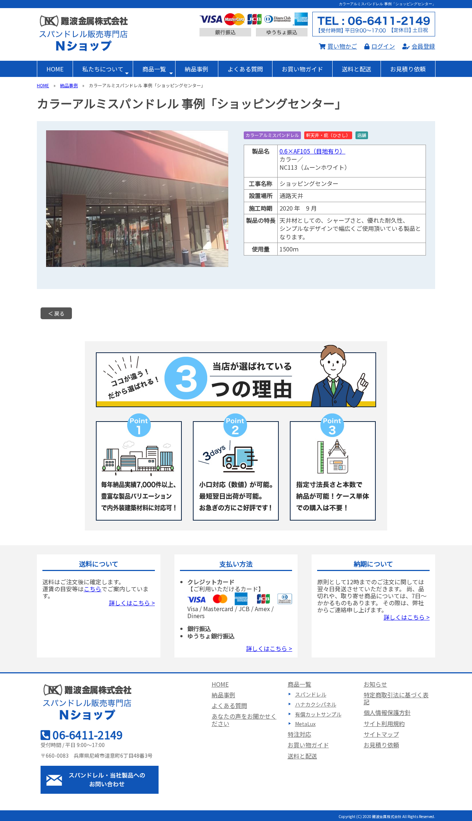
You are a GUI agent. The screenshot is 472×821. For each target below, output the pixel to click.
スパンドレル (310, 694)
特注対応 (299, 734)
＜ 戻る (56, 313)
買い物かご (342, 46)
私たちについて (103, 68)
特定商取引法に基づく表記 (396, 698)
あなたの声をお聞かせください (244, 719)
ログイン (383, 46)
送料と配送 (356, 68)
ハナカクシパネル (315, 704)
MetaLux (305, 723)
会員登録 (423, 46)
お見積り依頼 (408, 68)
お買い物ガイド (302, 68)
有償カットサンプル (318, 714)
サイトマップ (381, 734)
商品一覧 (154, 68)
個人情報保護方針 (387, 712)
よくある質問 (245, 68)
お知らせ (375, 684)
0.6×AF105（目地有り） (313, 151)
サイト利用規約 (384, 723)
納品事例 (196, 68)
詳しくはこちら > (132, 602)
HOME (54, 68)
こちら (92, 588)
